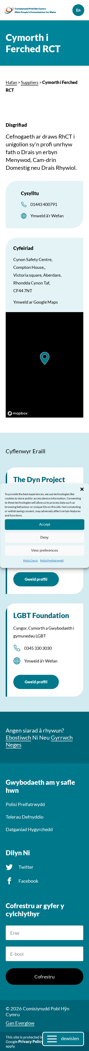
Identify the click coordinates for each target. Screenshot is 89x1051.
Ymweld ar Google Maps (35, 302)
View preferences (44, 550)
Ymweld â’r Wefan (47, 215)
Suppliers (29, 82)
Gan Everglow (20, 1023)
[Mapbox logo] (17, 413)
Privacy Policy (30, 1041)
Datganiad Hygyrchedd (29, 829)
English (78, 10)
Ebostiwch (18, 737)
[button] (82, 489)
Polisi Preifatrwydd (52, 560)
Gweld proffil (36, 579)
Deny (44, 537)
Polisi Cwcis (30, 560)
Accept (44, 524)
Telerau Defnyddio (24, 817)
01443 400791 (43, 204)
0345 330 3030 (38, 648)
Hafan (11, 82)
